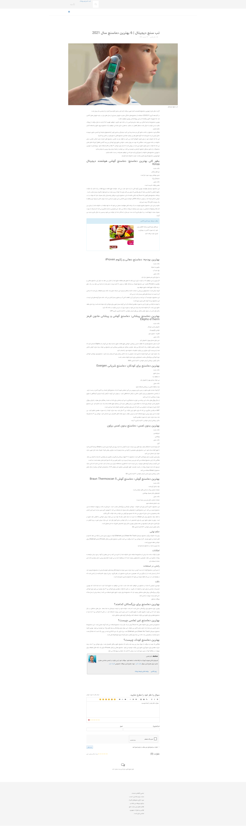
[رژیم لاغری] (111, 237)
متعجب (109, 699)
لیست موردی (136, 699)
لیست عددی (133, 699)
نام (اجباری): (156, 726)
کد (122, 699)
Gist (120, 699)
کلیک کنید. (138, 664)
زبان (106, 699)
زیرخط (152, 699)
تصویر (144, 699)
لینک (147, 699)
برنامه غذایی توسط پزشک (142, 671)
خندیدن (115, 699)
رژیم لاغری (147, 221)
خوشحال (112, 699)
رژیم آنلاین (154, 671)
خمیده (154, 699)
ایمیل (121, 726)
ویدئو (141, 699)
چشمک (100, 699)
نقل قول (125, 699)
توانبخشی (156, 28)
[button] (72, 4)
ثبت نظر (90, 747)
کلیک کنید (112, 664)
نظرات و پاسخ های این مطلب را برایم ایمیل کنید (145, 747)
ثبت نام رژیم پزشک (85, 1)
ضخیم (157, 699)
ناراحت (103, 699)
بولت (130, 699)
